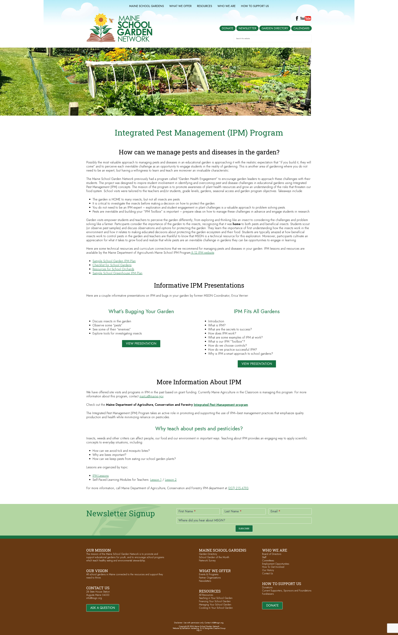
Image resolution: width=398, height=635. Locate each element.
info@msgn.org (94, 598)
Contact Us (267, 573)
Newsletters (205, 581)
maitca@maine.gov (151, 396)
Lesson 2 (171, 479)
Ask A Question (102, 608)
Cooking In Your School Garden (216, 608)
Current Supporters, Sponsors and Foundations (286, 590)
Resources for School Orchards (113, 269)
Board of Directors (271, 554)
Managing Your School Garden (215, 604)
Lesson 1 (156, 479)
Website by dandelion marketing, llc (187, 628)
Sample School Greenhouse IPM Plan (117, 273)
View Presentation (141, 343)
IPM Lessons (101, 475)
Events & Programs (208, 574)
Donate (272, 605)
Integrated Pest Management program (221, 404)
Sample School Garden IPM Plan (114, 261)
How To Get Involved (273, 567)
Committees (268, 560)
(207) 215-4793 (238, 488)
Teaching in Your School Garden (215, 598)
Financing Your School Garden (215, 601)
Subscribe (244, 528)
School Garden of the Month (214, 557)
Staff (264, 557)
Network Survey (207, 560)
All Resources (206, 595)
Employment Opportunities (275, 564)
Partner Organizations (210, 577)
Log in (199, 630)
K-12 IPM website (202, 252)
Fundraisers (268, 594)
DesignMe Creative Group (214, 628)
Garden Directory (208, 554)
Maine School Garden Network (119, 27)
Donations (267, 587)
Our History (268, 570)
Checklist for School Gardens (112, 265)
